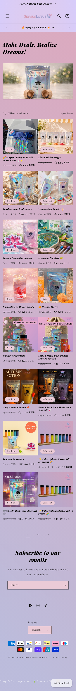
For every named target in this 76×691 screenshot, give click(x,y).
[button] (7, 16)
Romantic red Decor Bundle (19, 307)
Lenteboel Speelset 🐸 (50, 258)
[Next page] (48, 535)
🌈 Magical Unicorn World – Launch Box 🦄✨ (19, 159)
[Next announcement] (69, 4)
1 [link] (28, 534)
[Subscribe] (64, 585)
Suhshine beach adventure (17, 209)
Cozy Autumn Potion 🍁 (16, 407)
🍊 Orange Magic (48, 307)
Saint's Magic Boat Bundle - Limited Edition (54, 357)
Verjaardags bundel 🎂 (51, 209)
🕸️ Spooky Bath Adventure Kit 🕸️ (20, 512)
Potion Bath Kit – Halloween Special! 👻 (54, 409)
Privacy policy (60, 657)
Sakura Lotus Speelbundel (17, 258)
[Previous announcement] (7, 4)
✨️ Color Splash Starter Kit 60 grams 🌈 (54, 461)
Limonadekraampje (49, 157)
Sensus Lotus (23, 657)
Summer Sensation (13, 459)
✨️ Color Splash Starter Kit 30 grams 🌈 (55, 512)
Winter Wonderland (14, 355)
